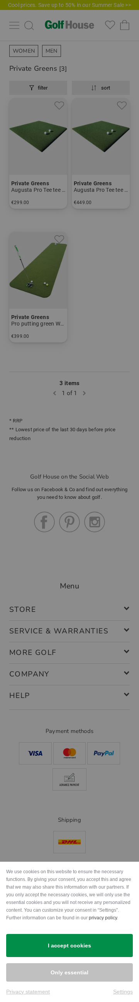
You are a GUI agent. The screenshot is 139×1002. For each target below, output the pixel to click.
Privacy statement (28, 992)
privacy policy (103, 918)
